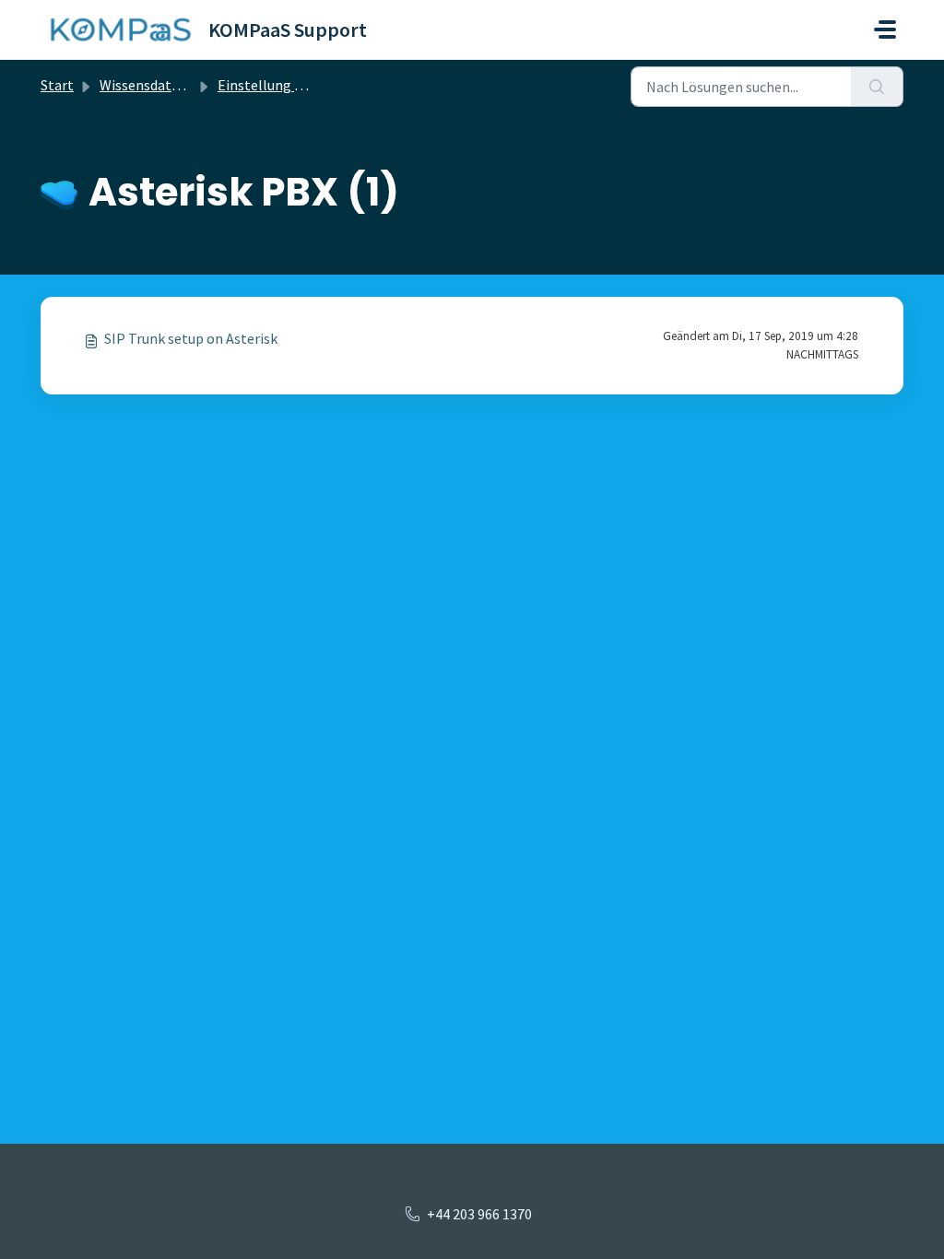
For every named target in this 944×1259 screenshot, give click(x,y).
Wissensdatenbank (159, 85)
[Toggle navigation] (885, 29)
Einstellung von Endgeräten (306, 85)
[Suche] (877, 86)
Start (57, 85)
